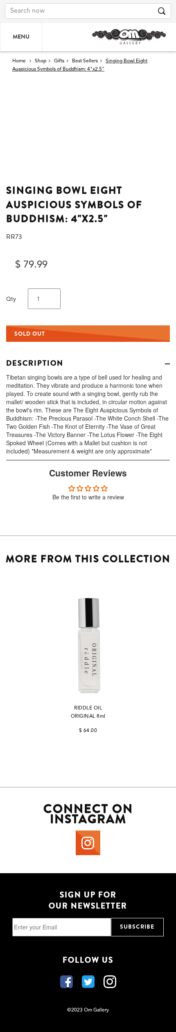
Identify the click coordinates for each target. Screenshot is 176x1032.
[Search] (162, 11)
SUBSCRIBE (137, 926)
